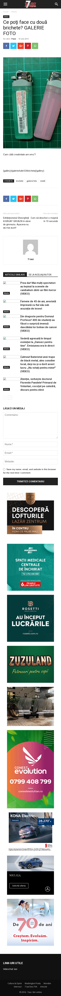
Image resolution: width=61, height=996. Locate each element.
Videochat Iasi (10, 969)
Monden (47, 983)
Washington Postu (33, 983)
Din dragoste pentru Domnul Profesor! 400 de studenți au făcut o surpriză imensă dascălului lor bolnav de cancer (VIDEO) (38, 323)
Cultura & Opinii (15, 983)
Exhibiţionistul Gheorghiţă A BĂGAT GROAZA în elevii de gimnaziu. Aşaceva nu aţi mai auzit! (16, 222)
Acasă (5, 11)
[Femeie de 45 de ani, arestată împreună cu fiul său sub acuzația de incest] (11, 306)
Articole (43, 986)
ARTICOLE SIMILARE (15, 274)
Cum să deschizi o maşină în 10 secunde (44, 219)
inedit (42, 181)
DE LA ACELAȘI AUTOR (40, 274)
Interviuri (18, 986)
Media (14, 11)
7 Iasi (13, 39)
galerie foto (32, 181)
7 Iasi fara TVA (31, 986)
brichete (19, 181)
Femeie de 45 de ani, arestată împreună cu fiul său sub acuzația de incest (38, 305)
